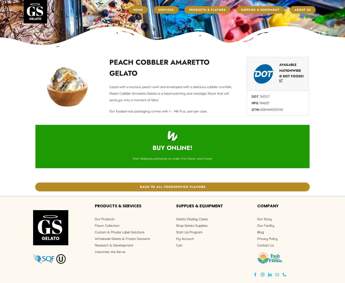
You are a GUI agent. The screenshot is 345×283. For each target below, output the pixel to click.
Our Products (105, 219)
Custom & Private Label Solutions (120, 232)
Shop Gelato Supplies (192, 225)
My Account (185, 239)
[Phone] (284, 274)
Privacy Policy (267, 239)
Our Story (264, 219)
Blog (260, 232)
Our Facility (265, 225)
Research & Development (114, 245)
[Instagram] (262, 274)
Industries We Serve (110, 252)
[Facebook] (255, 274)
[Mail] (277, 274)
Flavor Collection (107, 225)
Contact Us (265, 245)
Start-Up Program (189, 232)
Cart (179, 245)
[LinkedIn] (270, 274)
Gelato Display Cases (192, 219)
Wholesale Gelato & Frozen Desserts (122, 239)
